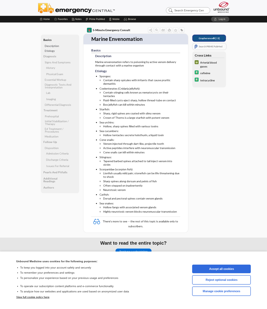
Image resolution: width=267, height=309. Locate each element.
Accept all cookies (221, 268)
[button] (130, 19)
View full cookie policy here (32, 297)
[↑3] (209, 38)
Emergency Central (86, 8)
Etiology (50, 50)
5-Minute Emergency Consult (111, 30)
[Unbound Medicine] (221, 7)
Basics (47, 39)
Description (52, 46)
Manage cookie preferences (221, 291)
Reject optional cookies (221, 279)
